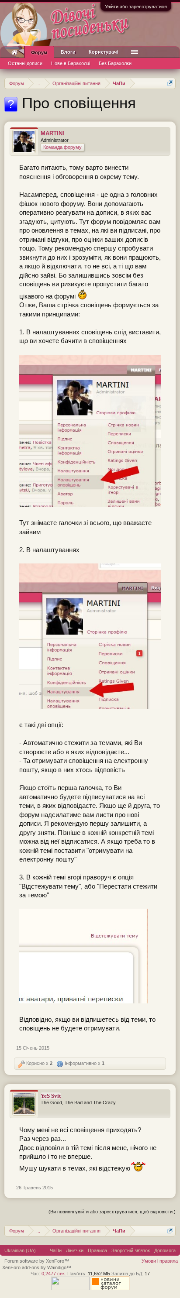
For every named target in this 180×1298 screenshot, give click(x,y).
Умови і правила (160, 1261)
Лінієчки (74, 1250)
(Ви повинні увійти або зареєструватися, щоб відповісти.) (112, 1211)
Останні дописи (25, 63)
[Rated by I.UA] (70, 1288)
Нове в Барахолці (70, 63)
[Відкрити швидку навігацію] (170, 83)
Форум (39, 52)
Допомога (165, 1250)
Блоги (68, 52)
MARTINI (52, 133)
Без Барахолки (115, 63)
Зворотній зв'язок (130, 1250)
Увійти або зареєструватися (136, 6)
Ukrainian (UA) (20, 1250)
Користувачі (103, 52)
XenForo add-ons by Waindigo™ (36, 1267)
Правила (97, 1250)
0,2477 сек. (54, 1273)
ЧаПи (56, 1250)
